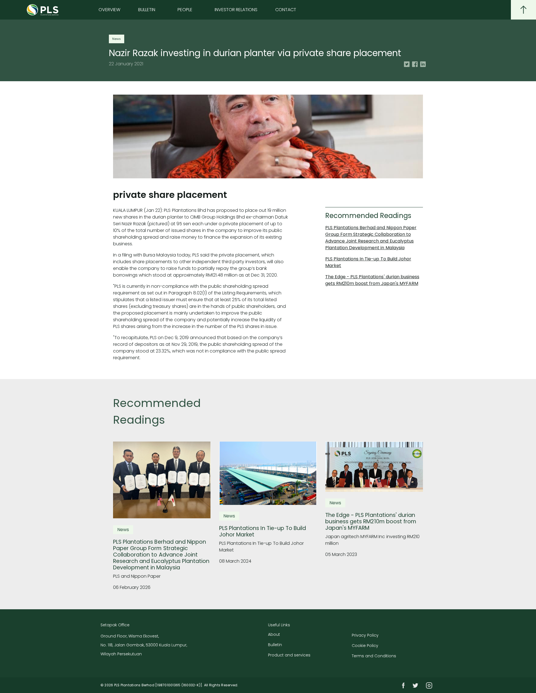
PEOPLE (185, 9)
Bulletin (275, 645)
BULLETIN (146, 9)
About (274, 634)
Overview (109, 9)
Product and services (289, 655)
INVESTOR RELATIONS (236, 9)
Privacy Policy (365, 635)
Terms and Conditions (374, 656)
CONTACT (285, 9)
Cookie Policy (365, 645)
